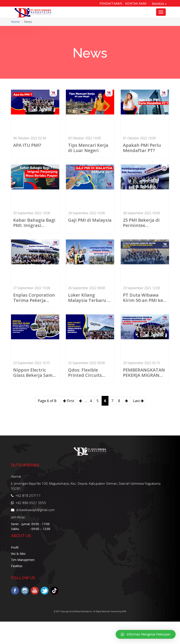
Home (15, 22)
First (70, 400)
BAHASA (158, 4)
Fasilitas (16, 566)
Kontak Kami (135, 3)
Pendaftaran (110, 3)
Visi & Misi (18, 553)
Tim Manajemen (22, 560)
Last (137, 400)
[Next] (126, 400)
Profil (14, 547)
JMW (124, 611)
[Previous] (80, 400)
